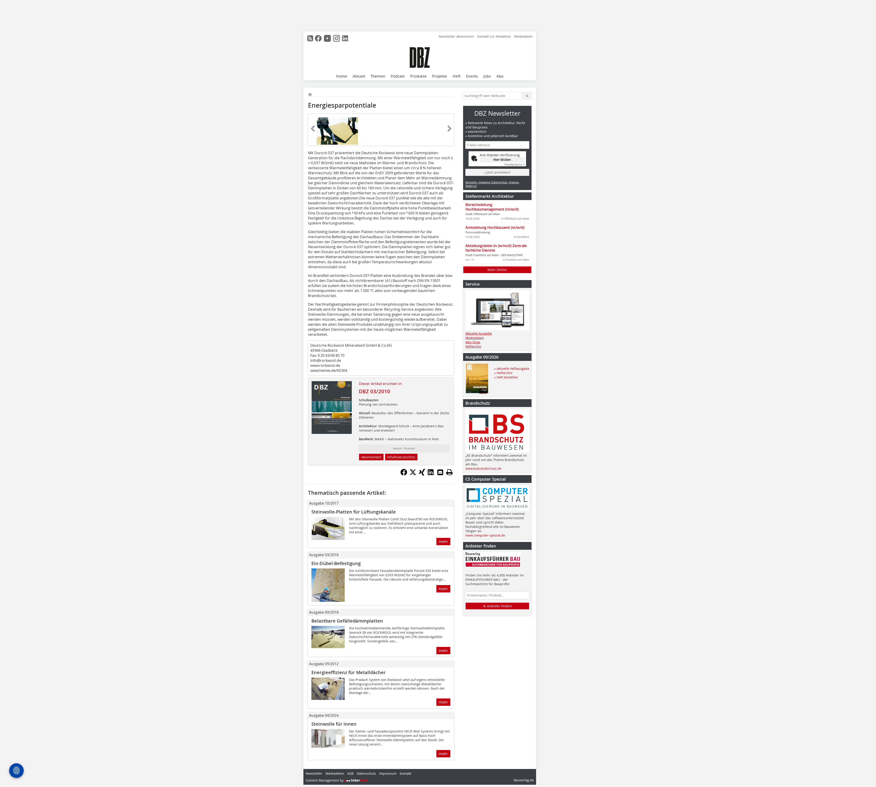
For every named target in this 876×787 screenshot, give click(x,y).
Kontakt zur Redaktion (494, 36)
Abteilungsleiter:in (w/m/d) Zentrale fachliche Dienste (496, 248)
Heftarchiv (473, 346)
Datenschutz (366, 773)
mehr (443, 541)
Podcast (398, 76)
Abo (499, 76)
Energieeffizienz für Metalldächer (348, 672)
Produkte (418, 76)
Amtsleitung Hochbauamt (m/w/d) (494, 227)
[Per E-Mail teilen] (440, 472)
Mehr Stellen (497, 270)
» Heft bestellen (506, 377)
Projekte (439, 76)
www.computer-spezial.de (485, 535)
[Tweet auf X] (412, 474)
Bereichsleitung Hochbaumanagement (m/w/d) (492, 207)
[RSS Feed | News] (310, 38)
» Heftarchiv (503, 373)
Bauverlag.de (524, 780)
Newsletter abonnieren (456, 36)
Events (472, 76)
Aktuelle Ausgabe (478, 333)
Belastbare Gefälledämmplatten (347, 621)
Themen (377, 76)
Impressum (387, 773)
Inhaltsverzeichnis (401, 457)
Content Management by (325, 780)
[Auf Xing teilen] (422, 474)
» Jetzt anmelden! (497, 172)
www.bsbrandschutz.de (483, 468)
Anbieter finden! (499, 606)
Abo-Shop (472, 342)
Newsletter (314, 773)
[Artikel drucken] (449, 472)
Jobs (487, 76)
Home (341, 76)
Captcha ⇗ (514, 164)
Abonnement (371, 457)
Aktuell (359, 76)
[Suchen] (527, 95)
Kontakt (405, 773)
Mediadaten (523, 36)
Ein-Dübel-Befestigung (336, 563)
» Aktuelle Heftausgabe (511, 368)
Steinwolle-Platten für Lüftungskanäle (354, 512)
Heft (457, 76)
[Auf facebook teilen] (403, 474)
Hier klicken (502, 159)
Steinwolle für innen (334, 724)
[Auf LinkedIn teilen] (431, 474)
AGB (350, 773)
